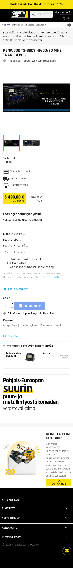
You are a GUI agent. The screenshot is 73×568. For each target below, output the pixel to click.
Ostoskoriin (30, 306)
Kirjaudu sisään (63, 12)
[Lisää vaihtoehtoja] (66, 551)
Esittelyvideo (10, 336)
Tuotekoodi (9, 158)
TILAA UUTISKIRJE (59, 482)
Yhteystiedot (11, 500)
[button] (16, 289)
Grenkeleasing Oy (50, 277)
